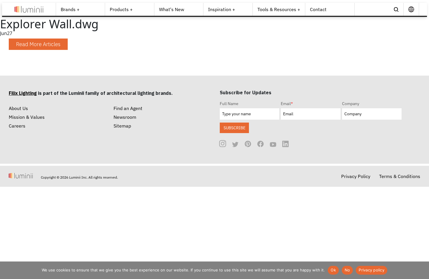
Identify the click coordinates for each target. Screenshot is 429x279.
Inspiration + (221, 9)
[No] (422, 270)
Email (287, 103)
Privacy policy (371, 270)
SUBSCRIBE (234, 127)
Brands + (70, 9)
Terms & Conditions (399, 176)
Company (350, 103)
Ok (333, 270)
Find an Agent (128, 108)
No (347, 270)
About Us (18, 108)
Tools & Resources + (278, 9)
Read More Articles (38, 44)
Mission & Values (27, 117)
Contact (318, 9)
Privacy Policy (355, 176)
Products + (121, 9)
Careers (17, 126)
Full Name (229, 103)
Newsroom (125, 117)
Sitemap (122, 126)
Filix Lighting (23, 93)
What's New (171, 9)
